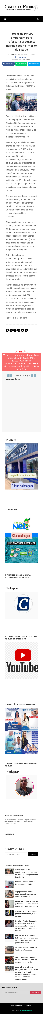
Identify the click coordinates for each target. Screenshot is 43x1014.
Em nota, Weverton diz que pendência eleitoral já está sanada (26, 913)
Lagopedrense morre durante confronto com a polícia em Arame (25, 894)
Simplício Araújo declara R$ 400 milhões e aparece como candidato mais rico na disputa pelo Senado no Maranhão (26, 926)
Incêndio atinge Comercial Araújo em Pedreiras (26, 948)
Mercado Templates (25, 1011)
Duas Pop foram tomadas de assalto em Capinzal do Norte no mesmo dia (26, 959)
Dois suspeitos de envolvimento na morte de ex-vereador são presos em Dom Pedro (26, 873)
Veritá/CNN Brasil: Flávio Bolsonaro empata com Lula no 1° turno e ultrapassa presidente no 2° (26, 939)
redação (13, 54)
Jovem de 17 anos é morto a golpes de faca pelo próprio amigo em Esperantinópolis (26, 903)
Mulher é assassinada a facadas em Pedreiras (25, 883)
